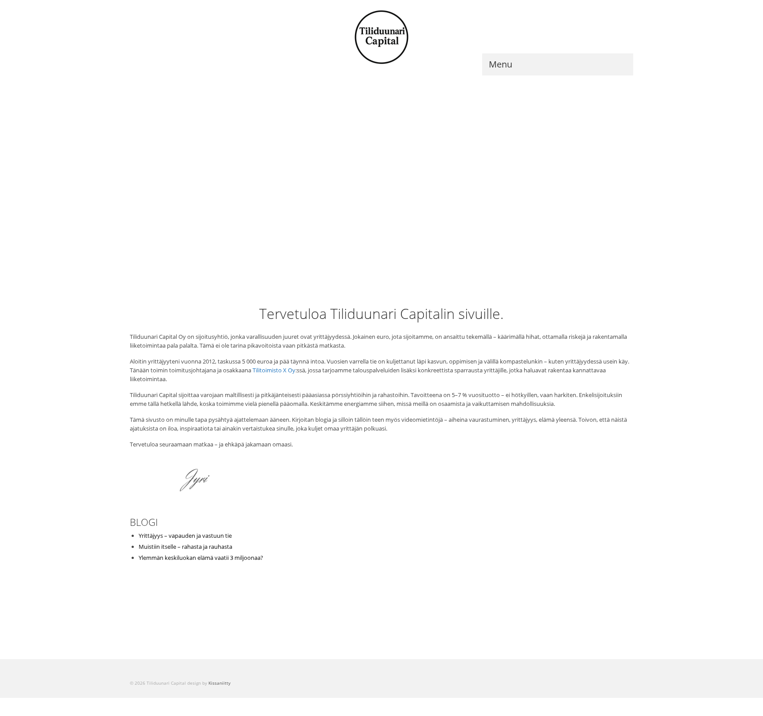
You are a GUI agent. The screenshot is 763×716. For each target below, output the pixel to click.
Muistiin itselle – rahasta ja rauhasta (185, 547)
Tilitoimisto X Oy (274, 370)
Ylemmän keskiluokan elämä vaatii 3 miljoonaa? (201, 558)
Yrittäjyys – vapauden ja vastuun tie (185, 536)
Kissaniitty (219, 683)
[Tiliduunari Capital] (381, 37)
